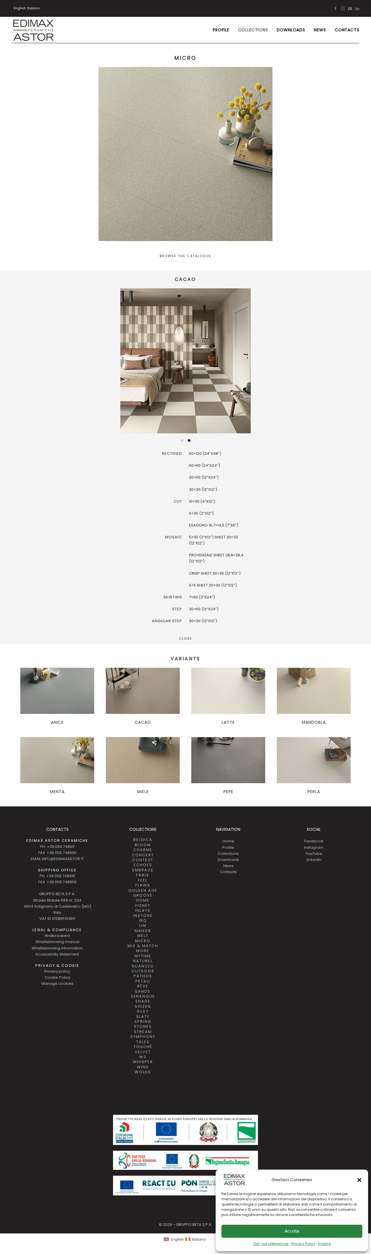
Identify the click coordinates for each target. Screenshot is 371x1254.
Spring (142, 1021)
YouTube (313, 853)
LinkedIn (313, 859)
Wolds (143, 1072)
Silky (143, 1011)
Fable (142, 875)
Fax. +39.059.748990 (57, 852)
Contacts (347, 30)
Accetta (292, 1230)
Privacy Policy (303, 1243)
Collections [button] (253, 30)
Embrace (143, 870)
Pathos (143, 976)
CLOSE (185, 638)
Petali (142, 981)
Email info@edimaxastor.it (57, 859)
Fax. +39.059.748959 (57, 882)
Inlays (142, 910)
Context (142, 860)
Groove (143, 895)
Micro (142, 941)
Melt (142, 936)
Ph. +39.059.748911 (57, 846)
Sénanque (143, 996)
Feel (143, 880)
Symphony (142, 1036)
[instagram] (343, 8)
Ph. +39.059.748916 (57, 876)
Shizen (143, 1006)
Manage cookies (57, 983)
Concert (143, 855)
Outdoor (142, 971)
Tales (143, 1042)
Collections (228, 853)
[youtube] (350, 8)
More (142, 951)
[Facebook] (335, 8)
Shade (142, 1001)
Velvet (143, 1052)
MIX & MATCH (143, 946)
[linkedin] (357, 8)
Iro (143, 920)
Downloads (291, 30)
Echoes (143, 865)
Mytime (142, 956)
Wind (143, 1067)
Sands (142, 991)
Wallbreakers (57, 935)
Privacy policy (57, 971)
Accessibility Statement (57, 954)
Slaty (143, 1016)
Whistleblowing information (57, 948)
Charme (142, 850)
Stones (143, 1026)
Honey (142, 905)
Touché (143, 1047)
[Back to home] (33, 30)
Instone (143, 916)
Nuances (143, 966)
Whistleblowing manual (57, 941)
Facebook (313, 841)
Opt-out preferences (271, 1243)
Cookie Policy (57, 977)
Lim (142, 925)
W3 (142, 1057)
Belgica (142, 840)
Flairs (142, 885)
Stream (143, 1032)
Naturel (143, 961)
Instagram (313, 847)
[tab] (182, 440)
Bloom (143, 845)
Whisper (143, 1062)
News (320, 30)
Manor (142, 931)
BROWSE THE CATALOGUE (185, 256)
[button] (359, 1180)
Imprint (324, 1243)
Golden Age (142, 890)
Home (143, 900)
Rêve (142, 986)
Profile (221, 30)
